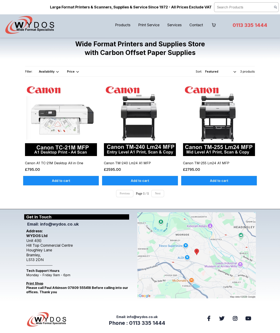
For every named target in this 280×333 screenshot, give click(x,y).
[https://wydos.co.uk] (47, 319)
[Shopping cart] (214, 25)
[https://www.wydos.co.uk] (30, 25)
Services (174, 25)
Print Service (148, 25)
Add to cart (61, 181)
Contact (196, 25)
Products (122, 25)
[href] (196, 255)
